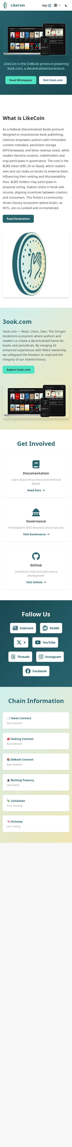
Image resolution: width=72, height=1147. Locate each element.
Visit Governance (34, 534)
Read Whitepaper (20, 80)
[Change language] (57, 5)
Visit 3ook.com (53, 80)
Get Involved (36, 443)
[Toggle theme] (66, 5)
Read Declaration (18, 219)
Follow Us (36, 614)
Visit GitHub (34, 582)
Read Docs (34, 490)
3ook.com (17, 322)
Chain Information (36, 701)
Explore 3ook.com (18, 370)
